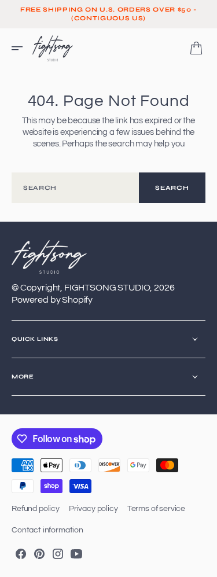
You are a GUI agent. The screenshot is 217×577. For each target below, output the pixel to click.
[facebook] (21, 554)
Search (172, 188)
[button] (21, 48)
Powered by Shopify (52, 299)
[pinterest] (39, 554)
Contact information (47, 529)
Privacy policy (93, 508)
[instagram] (58, 554)
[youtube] (76, 554)
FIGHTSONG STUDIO (107, 287)
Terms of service (156, 508)
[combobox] (75, 187)
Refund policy (36, 508)
